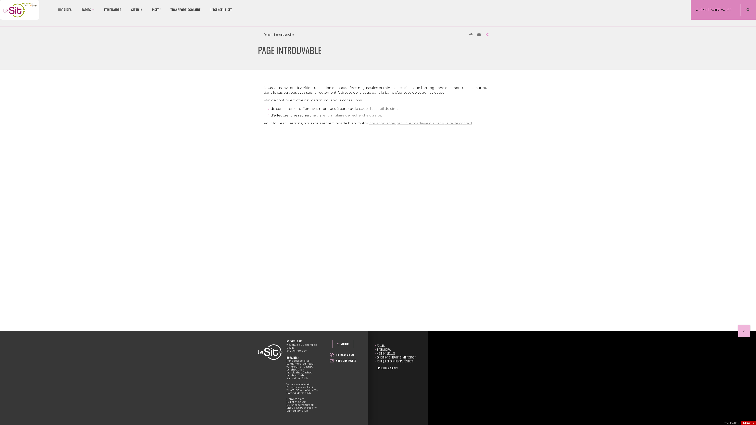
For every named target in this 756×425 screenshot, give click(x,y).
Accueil (267, 34)
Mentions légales (386, 353)
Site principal (384, 349)
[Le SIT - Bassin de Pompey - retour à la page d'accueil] (19, 10)
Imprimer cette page (471, 35)
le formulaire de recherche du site (351, 115)
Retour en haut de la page (744, 331)
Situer (344, 344)
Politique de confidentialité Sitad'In (395, 361)
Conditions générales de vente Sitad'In (396, 357)
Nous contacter (346, 361)
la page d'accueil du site (376, 109)
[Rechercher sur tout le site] (748, 10)
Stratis (748, 422)
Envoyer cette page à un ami (479, 35)
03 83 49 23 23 (345, 355)
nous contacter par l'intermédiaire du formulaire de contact (420, 123)
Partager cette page (487, 35)
